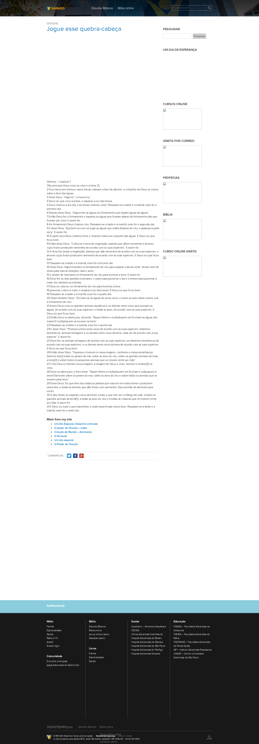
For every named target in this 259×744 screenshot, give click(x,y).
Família (50, 626)
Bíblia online (126, 8)
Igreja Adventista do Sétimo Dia (63, 665)
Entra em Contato (125, 736)
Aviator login (53, 646)
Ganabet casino (97, 638)
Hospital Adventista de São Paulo (148, 646)
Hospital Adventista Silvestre (145, 653)
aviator (50, 642)
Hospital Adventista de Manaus (147, 642)
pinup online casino (99, 634)
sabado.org (66, 8)
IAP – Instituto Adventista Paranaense (193, 649)
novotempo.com (59, 727)
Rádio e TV (52, 638)
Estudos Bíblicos (102, 8)
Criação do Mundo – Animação (73, 432)
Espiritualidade (54, 630)
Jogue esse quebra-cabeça (84, 29)
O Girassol (60, 436)
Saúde (50, 634)
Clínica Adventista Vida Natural (146, 634)
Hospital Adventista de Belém (146, 638)
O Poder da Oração (66, 444)
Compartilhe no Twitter (69, 456)
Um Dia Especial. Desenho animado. (76, 423)
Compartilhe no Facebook (75, 456)
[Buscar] (209, 7)
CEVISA (135, 630)
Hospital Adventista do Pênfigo (147, 649)
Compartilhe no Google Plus (81, 456)
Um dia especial (64, 440)
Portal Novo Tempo (49, 736)
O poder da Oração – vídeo (70, 428)
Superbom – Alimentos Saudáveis (148, 626)
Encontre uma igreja (57, 661)
